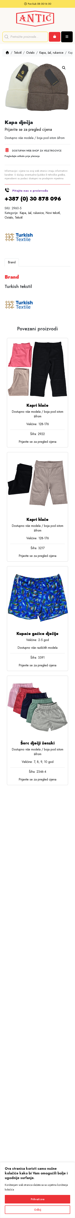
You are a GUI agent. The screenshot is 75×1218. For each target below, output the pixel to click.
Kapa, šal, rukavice (51, 52)
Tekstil (18, 52)
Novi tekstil (53, 213)
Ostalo (30, 52)
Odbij (37, 1210)
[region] (37, 1190)
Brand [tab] (12, 262)
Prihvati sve (37, 1199)
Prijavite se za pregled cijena (28, 129)
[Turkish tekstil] (19, 237)
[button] (63, 67)
